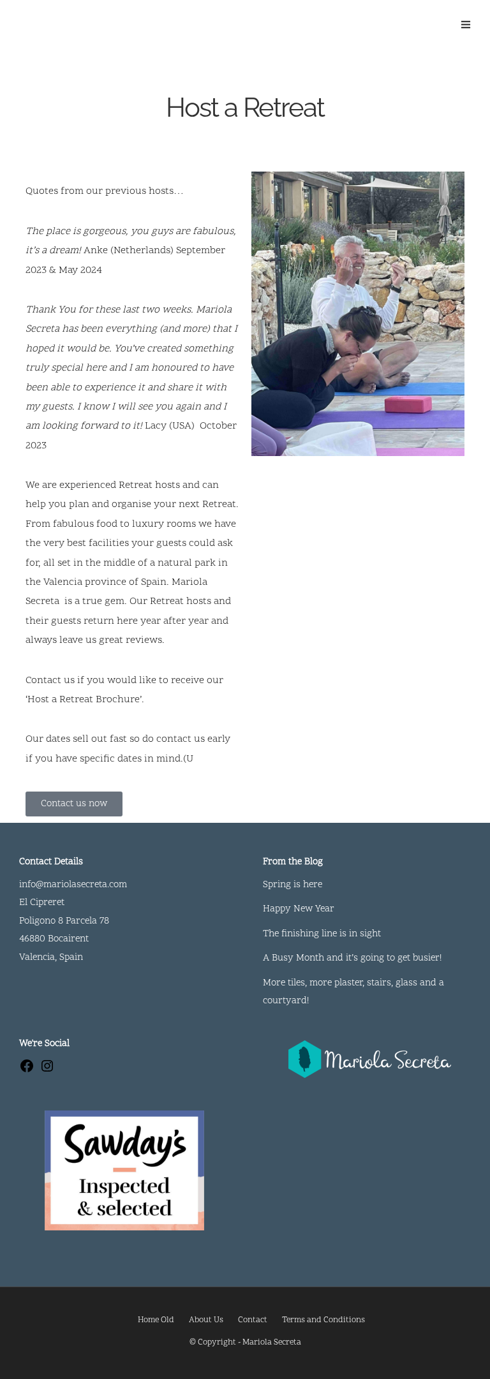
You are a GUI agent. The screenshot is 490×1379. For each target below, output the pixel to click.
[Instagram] (47, 1071)
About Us (206, 1320)
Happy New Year (298, 909)
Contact (252, 1320)
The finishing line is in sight (322, 934)
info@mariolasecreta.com (73, 885)
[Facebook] (26, 1071)
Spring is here (292, 885)
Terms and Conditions (323, 1320)
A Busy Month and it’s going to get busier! (352, 958)
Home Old (156, 1320)
